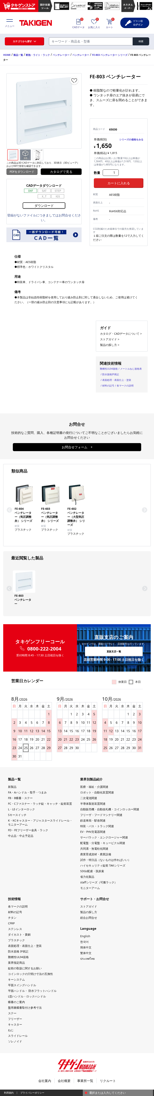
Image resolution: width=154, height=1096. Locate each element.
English (85, 936)
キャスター (15, 1024)
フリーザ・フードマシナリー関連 (101, 815)
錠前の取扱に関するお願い (25, 968)
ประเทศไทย (87, 958)
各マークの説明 (125, 385)
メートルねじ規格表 (131, 368)
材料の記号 (108, 385)
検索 (141, 41)
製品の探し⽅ (88, 912)
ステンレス (15, 929)
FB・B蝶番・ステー (20, 798)
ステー (12, 1013)
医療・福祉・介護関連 (94, 787)
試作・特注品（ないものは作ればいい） (105, 860)
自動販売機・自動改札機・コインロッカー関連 (109, 809)
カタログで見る (61, 171)
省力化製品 (87, 877)
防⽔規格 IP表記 (18, 951)
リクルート (108, 1081)
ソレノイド (15, 1041)
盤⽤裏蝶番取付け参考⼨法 (25, 1007)
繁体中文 (85, 953)
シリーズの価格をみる (131, 139)
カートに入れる (118, 183)
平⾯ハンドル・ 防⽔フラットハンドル (32, 991)
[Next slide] (144, 510)
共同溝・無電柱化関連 (94, 848)
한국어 (84, 942)
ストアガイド (88, 906)
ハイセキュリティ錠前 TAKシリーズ (102, 865)
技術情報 (14, 899)
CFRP (11, 923)
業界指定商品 (16, 962)
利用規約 (9, 1092)
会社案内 (44, 1081)
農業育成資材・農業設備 (95, 854)
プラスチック (16, 940)
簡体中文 (85, 947)
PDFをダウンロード (22, 171)
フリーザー (15, 1019)
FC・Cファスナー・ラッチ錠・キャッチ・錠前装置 (40, 803)
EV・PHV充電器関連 (92, 832)
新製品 (12, 787)
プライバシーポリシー (32, 1092)
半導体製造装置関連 (92, 803)
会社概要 (64, 1081)
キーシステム (16, 979)
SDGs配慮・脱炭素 (92, 871)
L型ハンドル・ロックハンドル (27, 996)
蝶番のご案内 (16, 1002)
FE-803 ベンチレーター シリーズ (110, 55)
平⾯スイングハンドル (22, 985)
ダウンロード (44, 205)
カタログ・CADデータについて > (121, 333)
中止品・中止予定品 (20, 836)
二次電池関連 (88, 798)
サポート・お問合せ (94, 899)
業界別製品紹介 (91, 779)
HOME (7, 55)
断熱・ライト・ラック (38, 55)
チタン (12, 918)
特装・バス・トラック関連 (97, 826)
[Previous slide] (9, 510)
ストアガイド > (109, 339)
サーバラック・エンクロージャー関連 (104, 837)
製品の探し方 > (109, 345)
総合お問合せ (88, 918)
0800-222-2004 (44, 648)
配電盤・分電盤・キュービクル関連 (102, 843)
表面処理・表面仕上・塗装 (116, 380)
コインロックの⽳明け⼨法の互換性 (30, 974)
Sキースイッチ (17, 815)
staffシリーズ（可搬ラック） (98, 882)
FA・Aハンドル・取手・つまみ (27, 792)
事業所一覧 (85, 1081)
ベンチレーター (61, 55)
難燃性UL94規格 (109, 368)
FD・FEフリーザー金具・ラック (28, 830)
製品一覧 (18, 55)
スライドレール (18, 1036)
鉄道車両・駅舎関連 (92, 820)
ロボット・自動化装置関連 (97, 792)
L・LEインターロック (21, 809)
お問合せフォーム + (77, 447)
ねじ (11, 1030)
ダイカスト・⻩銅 (19, 934)
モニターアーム (90, 888)
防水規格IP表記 (110, 374)
